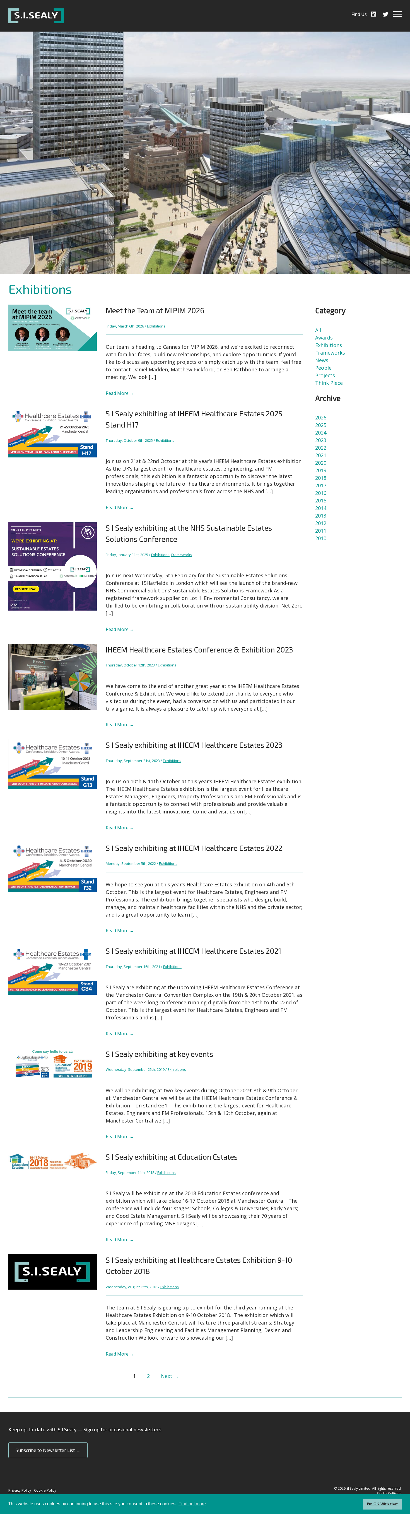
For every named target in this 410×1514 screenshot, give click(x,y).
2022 (320, 447)
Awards (324, 337)
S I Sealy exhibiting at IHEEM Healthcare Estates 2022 (194, 847)
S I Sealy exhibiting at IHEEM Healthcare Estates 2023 (194, 744)
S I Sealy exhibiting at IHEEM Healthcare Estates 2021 (193, 950)
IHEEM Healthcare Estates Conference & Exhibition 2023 (199, 649)
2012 (320, 523)
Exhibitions (156, 326)
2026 (320, 417)
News (321, 360)
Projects (325, 375)
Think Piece (329, 382)
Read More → (120, 393)
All (318, 330)
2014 (320, 508)
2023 (320, 440)
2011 (320, 530)
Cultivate (395, 1493)
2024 (320, 432)
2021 (320, 455)
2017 (320, 485)
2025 (320, 425)
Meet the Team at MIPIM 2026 (155, 310)
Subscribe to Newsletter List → (48, 1450)
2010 (320, 538)
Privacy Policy (19, 1490)
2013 (320, 515)
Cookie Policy (45, 1490)
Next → (170, 1376)
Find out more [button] (192, 1503)
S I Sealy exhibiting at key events (159, 1053)
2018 (320, 477)
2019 (320, 470)
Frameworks (181, 554)
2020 (320, 462)
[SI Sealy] (36, 15)
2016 (320, 493)
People (323, 367)
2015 (320, 500)
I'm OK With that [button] (382, 1504)
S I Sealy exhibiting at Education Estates (172, 1156)
